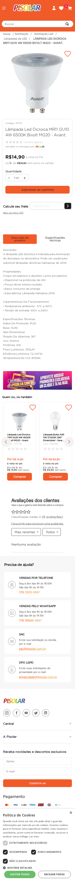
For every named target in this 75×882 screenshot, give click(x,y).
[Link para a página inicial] (7, 34)
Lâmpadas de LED (15, 38)
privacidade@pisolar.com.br (38, 677)
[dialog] (37, 845)
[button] (4, 8)
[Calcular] (68, 206)
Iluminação (21, 33)
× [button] (70, 812)
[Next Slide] (68, 443)
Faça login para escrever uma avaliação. (33, 142)
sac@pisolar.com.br (32, 649)
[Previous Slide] (7, 443)
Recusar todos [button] (54, 874)
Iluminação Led (43, 33)
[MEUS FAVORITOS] (62, 8)
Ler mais (34, 836)
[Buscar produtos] (68, 24)
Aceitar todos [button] (20, 874)
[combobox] (37, 23)
